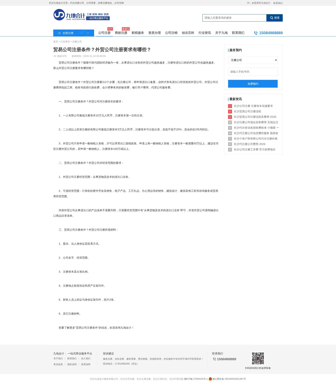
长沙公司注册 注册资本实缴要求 (253, 105)
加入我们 (85, 358)
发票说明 (85, 364)
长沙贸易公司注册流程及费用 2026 (255, 116)
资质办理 (154, 32)
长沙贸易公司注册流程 (247, 111)
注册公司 (77, 41)
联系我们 (278, 3)
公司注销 (171, 32)
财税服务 (138, 32)
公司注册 (104, 32)
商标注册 (121, 32)
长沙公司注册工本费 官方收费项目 (255, 149)
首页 (55, 41)
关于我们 (58, 358)
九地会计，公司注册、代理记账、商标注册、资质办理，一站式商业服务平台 (81, 15)
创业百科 (188, 32)
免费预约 (253, 83)
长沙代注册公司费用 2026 (249, 144)
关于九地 (221, 32)
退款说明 (72, 364)
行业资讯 (205, 32)
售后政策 (58, 364)
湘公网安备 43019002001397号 (229, 379)
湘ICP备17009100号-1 (196, 379)
